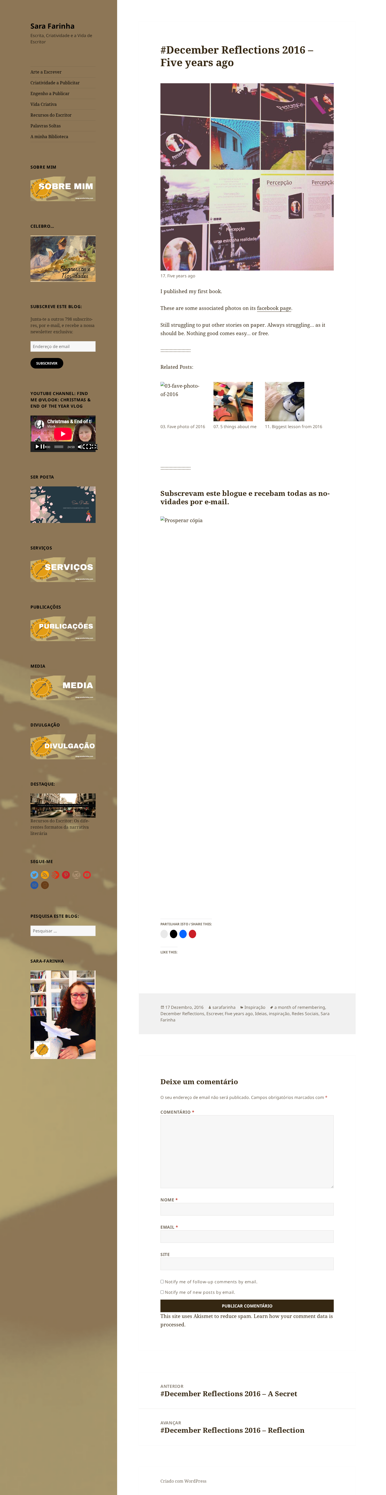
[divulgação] (63, 746)
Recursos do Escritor (51, 115)
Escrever (214, 1013)
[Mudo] (83, 447)
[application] (63, 434)
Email (169, 1227)
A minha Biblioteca (49, 136)
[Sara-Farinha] (63, 1014)
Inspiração (254, 1007)
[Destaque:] (63, 805)
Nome (169, 1200)
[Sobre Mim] (63, 188)
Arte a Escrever (46, 72)
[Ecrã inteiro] (92, 447)
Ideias (261, 1013)
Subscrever (47, 363)
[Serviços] (63, 569)
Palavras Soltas (45, 126)
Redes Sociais (305, 1013)
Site (165, 1254)
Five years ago (239, 1013)
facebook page (274, 308)
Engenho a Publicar (50, 93)
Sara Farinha (52, 26)
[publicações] (63, 628)
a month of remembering (299, 1007)
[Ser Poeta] (63, 504)
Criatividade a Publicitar (55, 83)
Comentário (177, 1112)
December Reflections (182, 1013)
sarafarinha (224, 1007)
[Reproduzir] (40, 447)
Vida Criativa (43, 104)
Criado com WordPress (183, 1481)
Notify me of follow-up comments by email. (211, 1282)
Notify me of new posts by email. (200, 1292)
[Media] (63, 687)
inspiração (279, 1013)
